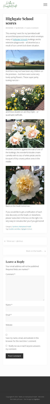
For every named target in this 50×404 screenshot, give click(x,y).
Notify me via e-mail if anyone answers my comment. (23, 347)
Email (9, 315)
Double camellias (14, 229)
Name (9, 304)
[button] (45, 4)
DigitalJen (37, 399)
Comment (10, 274)
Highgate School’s (20, 39)
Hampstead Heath (25, 226)
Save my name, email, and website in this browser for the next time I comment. (22, 339)
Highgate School (26, 229)
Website (9, 325)
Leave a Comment (32, 28)
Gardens (15, 226)
